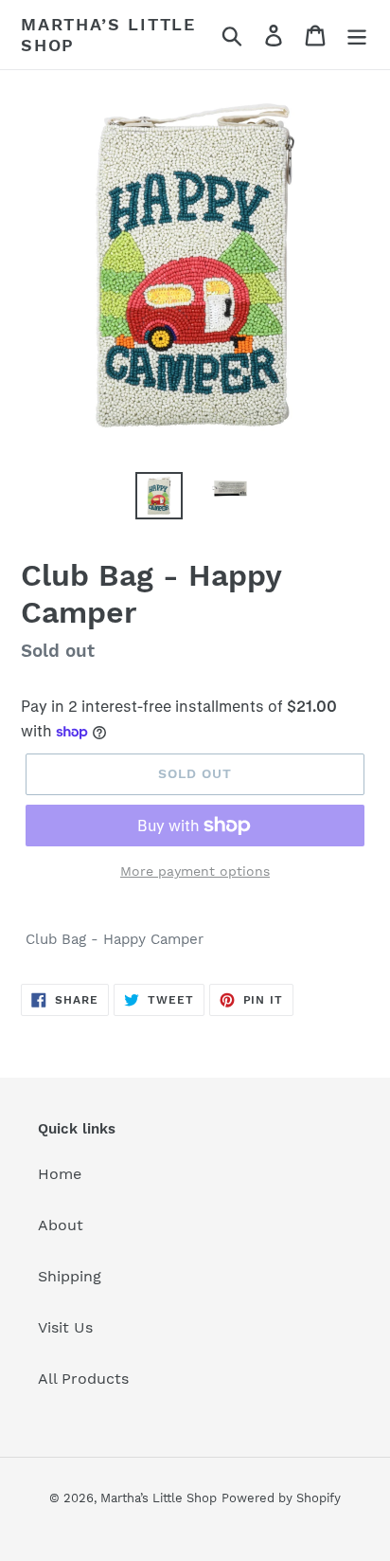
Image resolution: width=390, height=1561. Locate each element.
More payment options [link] (195, 871)
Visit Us (65, 1327)
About (60, 1225)
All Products (83, 1379)
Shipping (69, 1276)
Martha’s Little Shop (108, 34)
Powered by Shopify (281, 1498)
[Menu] (357, 34)
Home (59, 1174)
